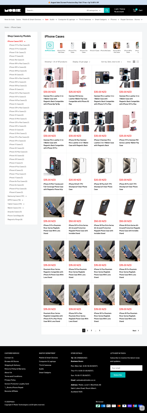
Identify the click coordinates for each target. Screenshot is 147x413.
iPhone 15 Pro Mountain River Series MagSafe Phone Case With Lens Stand (128, 273)
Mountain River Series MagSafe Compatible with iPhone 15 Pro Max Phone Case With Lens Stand (53, 317)
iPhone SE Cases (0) (16, 148)
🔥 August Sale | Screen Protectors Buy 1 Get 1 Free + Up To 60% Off (73, 2)
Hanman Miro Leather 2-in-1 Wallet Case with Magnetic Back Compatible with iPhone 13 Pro (54, 144)
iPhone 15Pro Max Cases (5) (19, 78)
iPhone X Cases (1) (16, 163)
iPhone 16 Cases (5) (16, 75)
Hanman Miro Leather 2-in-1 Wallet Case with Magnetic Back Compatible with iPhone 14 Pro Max (104, 100)
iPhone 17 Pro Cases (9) (17, 49)
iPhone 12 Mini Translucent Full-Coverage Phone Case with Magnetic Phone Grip (53, 186)
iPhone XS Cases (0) (16, 155)
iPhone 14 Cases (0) (16, 104)
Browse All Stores (12, 361)
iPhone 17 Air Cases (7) (17, 52)
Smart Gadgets (101, 19)
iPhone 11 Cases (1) (16, 144)
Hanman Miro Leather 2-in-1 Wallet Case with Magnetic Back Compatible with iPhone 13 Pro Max (129, 100)
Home (7, 27)
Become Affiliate (11, 391)
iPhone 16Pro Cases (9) (17, 67)
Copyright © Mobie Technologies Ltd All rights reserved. (25, 405)
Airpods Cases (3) (15, 212)
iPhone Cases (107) (15, 41)
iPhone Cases (16, 27)
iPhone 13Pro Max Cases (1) (19, 108)
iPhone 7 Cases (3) (16, 178)
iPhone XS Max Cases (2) (18, 152)
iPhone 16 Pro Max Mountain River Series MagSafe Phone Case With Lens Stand (78, 317)
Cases (18, 19)
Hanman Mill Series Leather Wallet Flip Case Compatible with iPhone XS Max (79, 100)
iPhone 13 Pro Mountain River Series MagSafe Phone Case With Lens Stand (52, 229)
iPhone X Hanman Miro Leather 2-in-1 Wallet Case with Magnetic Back (104, 142)
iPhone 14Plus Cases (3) (18, 100)
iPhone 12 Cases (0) (16, 130)
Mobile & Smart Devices (31, 19)
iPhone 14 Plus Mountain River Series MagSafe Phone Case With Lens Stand (103, 273)
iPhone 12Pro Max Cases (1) (19, 122)
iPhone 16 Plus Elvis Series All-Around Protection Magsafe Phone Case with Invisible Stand (104, 229)
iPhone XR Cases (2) (16, 159)
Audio (52, 19)
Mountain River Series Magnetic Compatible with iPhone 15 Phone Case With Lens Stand (54, 273)
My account (119, 11)
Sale (46, 19)
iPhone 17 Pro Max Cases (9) (19, 45)
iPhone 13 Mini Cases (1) (17, 119)
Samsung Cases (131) (16, 196)
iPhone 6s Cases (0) (16, 185)
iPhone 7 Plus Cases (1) (17, 174)
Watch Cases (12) (14, 208)
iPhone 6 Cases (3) (16, 192)
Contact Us (9, 357)
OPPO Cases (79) (14, 200)
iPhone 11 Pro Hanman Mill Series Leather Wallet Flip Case (129, 142)
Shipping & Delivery (12, 365)
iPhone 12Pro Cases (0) (17, 126)
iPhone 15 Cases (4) (16, 89)
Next (134, 331)
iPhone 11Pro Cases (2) (17, 141)
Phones (114, 19)
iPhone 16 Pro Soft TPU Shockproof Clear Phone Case (128, 186)
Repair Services (127, 19)
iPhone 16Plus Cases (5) (18, 71)
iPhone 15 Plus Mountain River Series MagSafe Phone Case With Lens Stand (78, 273)
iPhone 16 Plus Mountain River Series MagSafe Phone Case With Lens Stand (128, 317)
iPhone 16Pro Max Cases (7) (19, 63)
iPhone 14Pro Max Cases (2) (19, 93)
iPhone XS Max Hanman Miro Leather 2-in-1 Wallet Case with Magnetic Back (78, 142)
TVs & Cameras (85, 19)
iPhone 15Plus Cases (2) (18, 86)
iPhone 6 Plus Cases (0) (17, 189)
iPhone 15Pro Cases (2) (17, 82)
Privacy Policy (10, 380)
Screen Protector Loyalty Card (17, 384)
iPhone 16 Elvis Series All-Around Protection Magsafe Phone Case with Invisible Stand (129, 229)
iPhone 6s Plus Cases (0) (18, 181)
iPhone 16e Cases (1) (16, 60)
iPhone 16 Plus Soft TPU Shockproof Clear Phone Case (103, 186)
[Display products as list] (138, 62)
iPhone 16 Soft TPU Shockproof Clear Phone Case (78, 186)
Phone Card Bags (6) (16, 215)
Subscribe (118, 375)
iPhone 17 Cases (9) (16, 56)
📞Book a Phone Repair (14, 387)
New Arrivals (10, 19)
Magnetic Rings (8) (15, 219)
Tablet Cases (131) (15, 204)
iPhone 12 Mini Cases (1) (17, 133)
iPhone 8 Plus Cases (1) (17, 166)
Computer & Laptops (66, 19)
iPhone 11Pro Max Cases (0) (19, 137)
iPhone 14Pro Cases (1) (17, 97)
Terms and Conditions (13, 376)
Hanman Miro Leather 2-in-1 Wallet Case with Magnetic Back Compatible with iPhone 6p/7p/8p (54, 100)
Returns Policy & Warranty (15, 369)
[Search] (107, 10)
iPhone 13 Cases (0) (16, 115)
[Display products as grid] (134, 62)
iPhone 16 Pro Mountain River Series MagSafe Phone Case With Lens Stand (102, 317)
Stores (137, 19)
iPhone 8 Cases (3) (16, 170)
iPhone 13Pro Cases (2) (17, 111)
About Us (8, 372)
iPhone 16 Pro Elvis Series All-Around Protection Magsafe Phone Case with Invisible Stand (78, 229)
